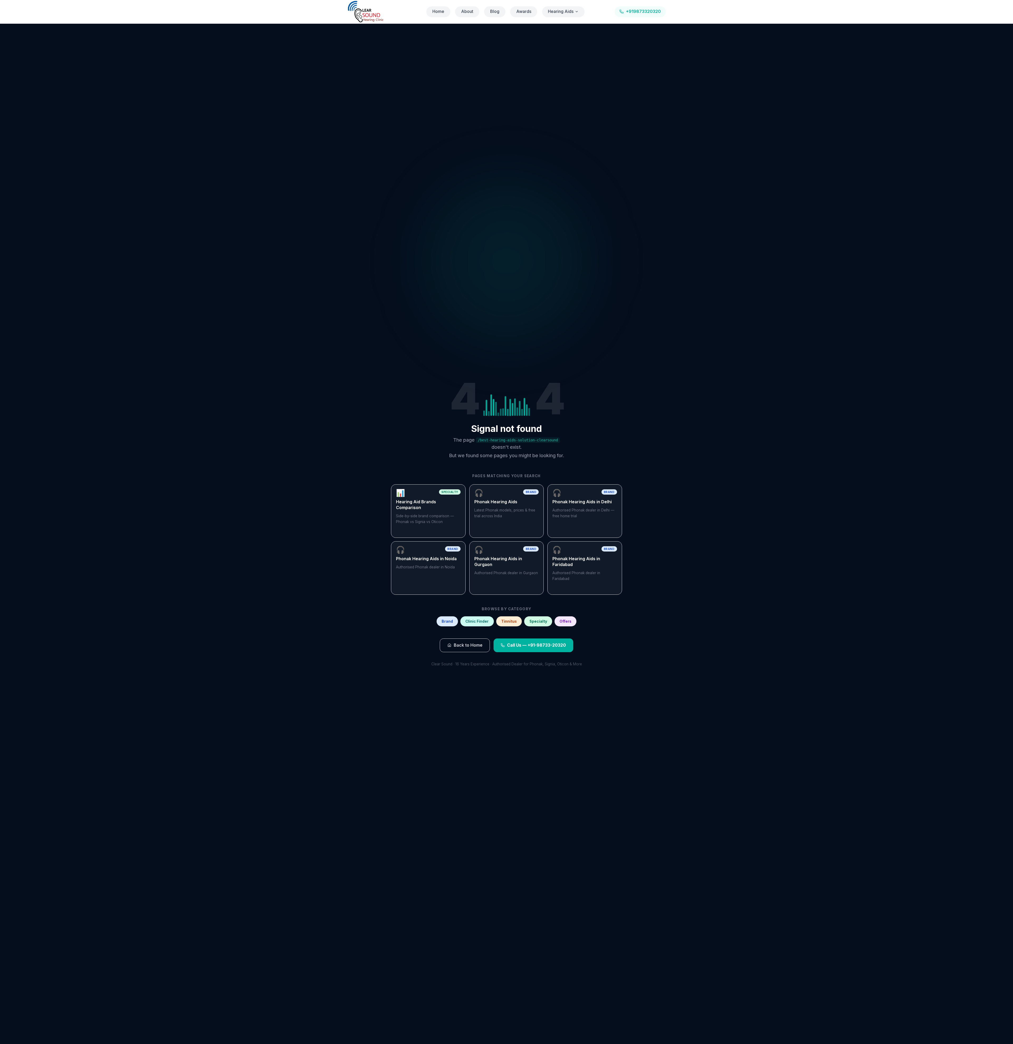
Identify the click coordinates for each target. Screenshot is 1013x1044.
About (467, 11)
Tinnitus (509, 621)
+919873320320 (643, 11)
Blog (494, 11)
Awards (523, 11)
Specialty (538, 621)
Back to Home (468, 645)
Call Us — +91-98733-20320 (536, 645)
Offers (565, 621)
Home (438, 11)
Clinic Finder (477, 621)
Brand (447, 621)
